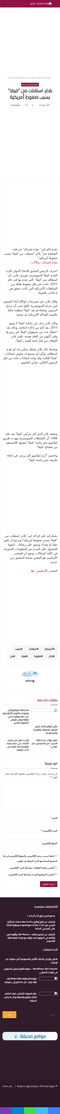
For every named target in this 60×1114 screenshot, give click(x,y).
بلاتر (51, 656)
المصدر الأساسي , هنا (44, 571)
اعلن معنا (8, 1086)
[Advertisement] (30, 41)
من (12, 656)
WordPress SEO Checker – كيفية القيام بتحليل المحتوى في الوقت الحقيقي (31, 970)
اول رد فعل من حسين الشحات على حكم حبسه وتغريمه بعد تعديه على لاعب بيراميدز (18, 745)
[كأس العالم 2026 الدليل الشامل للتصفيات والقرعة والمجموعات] (44, 715)
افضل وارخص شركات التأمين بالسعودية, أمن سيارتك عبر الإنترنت (32, 961)
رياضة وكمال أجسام (17, 77)
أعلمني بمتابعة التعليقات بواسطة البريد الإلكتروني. (32, 867)
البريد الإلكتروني (49, 830)
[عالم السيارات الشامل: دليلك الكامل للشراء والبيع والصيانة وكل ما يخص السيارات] (48, 998)
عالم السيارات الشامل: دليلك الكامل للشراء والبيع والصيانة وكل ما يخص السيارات (20, 997)
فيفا (23, 656)
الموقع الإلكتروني (49, 843)
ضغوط (37, 656)
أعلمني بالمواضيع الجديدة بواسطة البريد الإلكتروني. (31, 874)
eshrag (42, 105)
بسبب (18, 648)
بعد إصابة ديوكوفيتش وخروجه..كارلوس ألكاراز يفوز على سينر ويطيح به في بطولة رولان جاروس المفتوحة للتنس (16, 716)
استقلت (33, 648)
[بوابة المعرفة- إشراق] (41, 3)
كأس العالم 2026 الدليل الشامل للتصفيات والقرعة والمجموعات (45, 729)
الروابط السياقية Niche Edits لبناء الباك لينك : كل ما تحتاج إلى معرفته (20, 980)
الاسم (53, 817)
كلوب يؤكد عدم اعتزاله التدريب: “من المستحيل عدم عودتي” (44, 743)
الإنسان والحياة (35, 77)
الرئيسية (47, 77)
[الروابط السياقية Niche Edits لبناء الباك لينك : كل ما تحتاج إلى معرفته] (48, 983)
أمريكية (49, 648)
